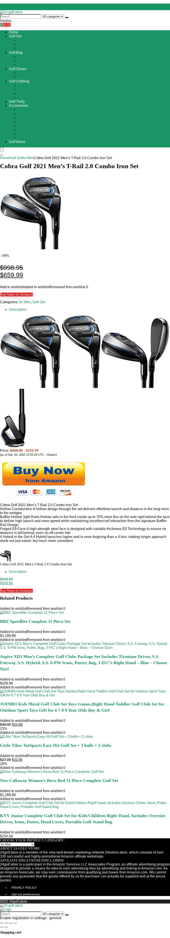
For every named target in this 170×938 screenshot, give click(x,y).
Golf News (17, 142)
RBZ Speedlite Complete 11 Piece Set (35, 621)
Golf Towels (27, 133)
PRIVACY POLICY (24, 887)
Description (18, 309)
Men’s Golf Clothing (33, 93)
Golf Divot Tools (30, 121)
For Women (27, 44)
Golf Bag (16, 52)
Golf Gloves (27, 125)
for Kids (24, 48)
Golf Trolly (17, 101)
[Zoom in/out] (15, 923)
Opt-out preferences (26, 894)
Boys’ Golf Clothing (33, 85)
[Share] (6, 923)
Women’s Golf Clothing (36, 97)
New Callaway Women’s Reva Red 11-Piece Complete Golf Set (59, 780)
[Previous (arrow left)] (2, 927)
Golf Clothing (19, 81)
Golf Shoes (17, 69)
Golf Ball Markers (31, 109)
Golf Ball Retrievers (33, 113)
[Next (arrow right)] (6, 927)
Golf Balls (25, 117)
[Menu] (2, 149)
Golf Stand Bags (30, 64)
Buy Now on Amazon (16, 294)
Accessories (18, 105)
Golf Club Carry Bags (34, 56)
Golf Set (15, 36)
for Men (23, 40)
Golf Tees (25, 129)
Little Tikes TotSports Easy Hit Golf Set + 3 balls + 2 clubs (55, 745)
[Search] (67, 17)
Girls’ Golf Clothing (32, 89)
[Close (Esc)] (2, 923)
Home (13, 32)
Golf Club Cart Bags (33, 60)
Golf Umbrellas (29, 137)
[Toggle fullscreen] (10, 923)
